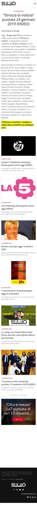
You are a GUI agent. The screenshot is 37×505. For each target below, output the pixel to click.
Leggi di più (18, 419)
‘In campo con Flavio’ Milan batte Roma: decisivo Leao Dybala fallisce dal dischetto (18, 335)
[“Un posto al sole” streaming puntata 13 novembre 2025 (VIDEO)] (18, 362)
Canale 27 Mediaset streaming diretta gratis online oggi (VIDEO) (16, 164)
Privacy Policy (19, 479)
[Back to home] (8, 3)
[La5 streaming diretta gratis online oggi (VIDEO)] (18, 188)
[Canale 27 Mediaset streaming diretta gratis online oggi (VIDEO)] (18, 146)
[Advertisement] (18, 448)
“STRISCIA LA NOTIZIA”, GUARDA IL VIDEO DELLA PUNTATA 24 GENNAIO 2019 (17, 125)
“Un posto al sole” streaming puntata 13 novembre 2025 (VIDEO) (18, 383)
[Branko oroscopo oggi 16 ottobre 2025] (18, 230)
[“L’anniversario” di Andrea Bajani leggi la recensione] (18, 273)
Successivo (23, 395)
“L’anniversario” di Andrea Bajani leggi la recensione (16, 292)
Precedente (14, 395)
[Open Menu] (35, 3)
